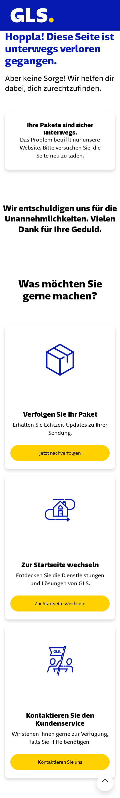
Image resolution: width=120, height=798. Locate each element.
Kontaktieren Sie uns (60, 762)
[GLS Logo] (31, 15)
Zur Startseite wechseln (60, 603)
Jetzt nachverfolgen (60, 453)
